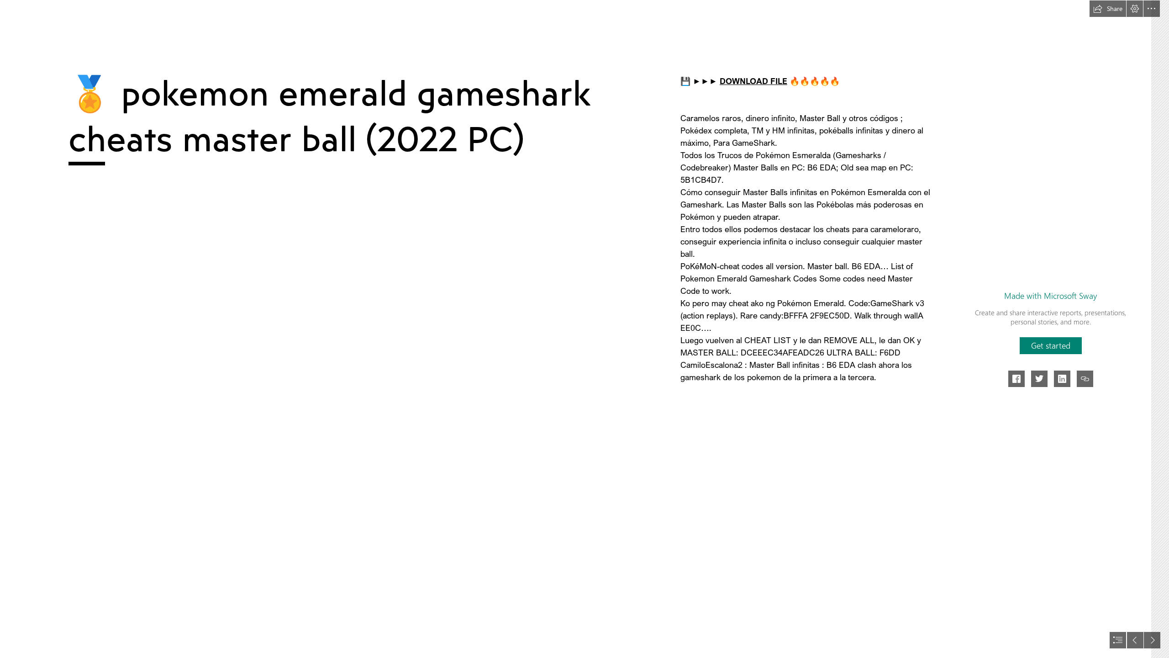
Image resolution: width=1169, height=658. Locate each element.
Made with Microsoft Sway (1050, 295)
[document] (584, 329)
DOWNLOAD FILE (753, 81)
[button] (1108, 8)
